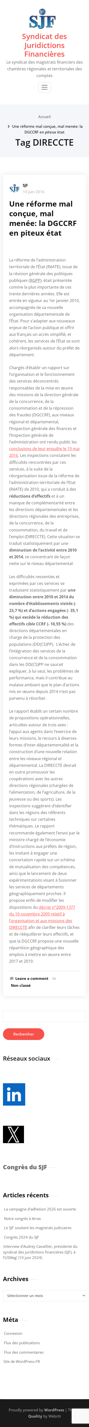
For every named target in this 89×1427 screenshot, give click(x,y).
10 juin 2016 (33, 191)
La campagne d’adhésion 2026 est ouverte (40, 1209)
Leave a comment (31, 978)
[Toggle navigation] (44, 87)
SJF (25, 185)
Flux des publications (22, 1342)
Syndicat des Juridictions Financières (44, 45)
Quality (35, 1416)
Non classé (21, 985)
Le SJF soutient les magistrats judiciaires (37, 1227)
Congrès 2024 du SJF (21, 1237)
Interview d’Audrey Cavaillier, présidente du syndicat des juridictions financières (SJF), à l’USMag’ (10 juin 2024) (40, 1252)
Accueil (44, 116)
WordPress (54, 1409)
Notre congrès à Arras (22, 1218)
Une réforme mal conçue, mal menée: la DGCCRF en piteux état (43, 218)
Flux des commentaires (24, 1352)
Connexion (13, 1333)
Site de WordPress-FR (21, 1361)
